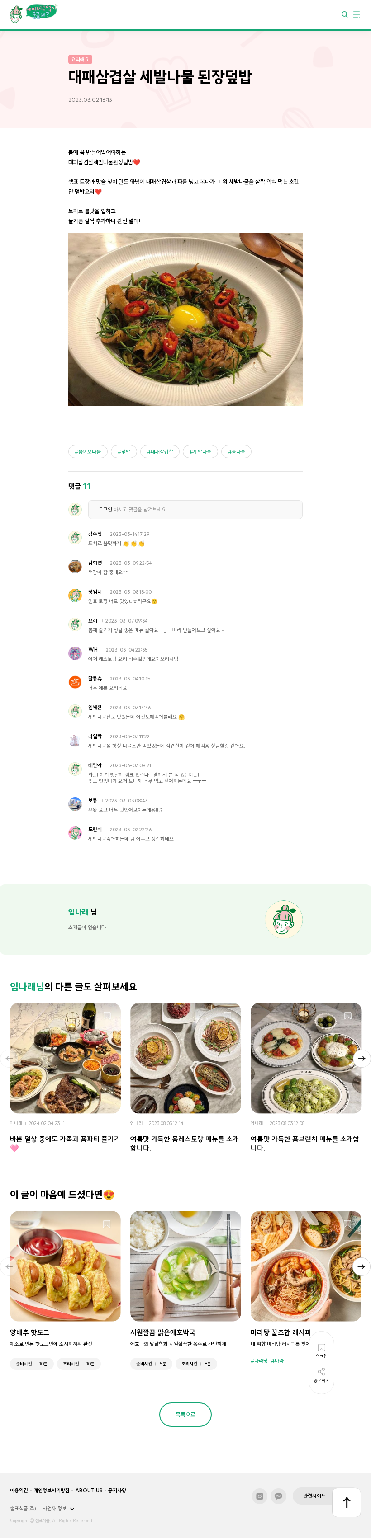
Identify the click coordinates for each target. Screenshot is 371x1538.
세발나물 (202, 452)
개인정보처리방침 (51, 1490)
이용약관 (19, 1490)
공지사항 (117, 1490)
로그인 (105, 509)
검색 (345, 14)
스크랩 (107, 1016)
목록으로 (185, 1414)
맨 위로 (346, 1502)
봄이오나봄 (89, 452)
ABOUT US (89, 1490)
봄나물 (238, 452)
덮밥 (125, 452)
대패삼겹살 (162, 452)
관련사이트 (314, 1496)
